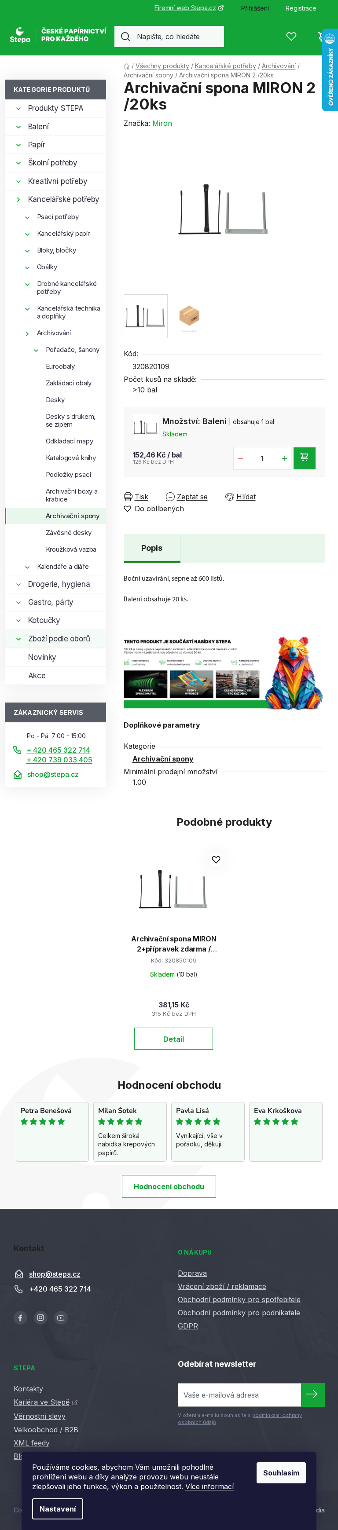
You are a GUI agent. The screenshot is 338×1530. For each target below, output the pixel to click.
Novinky (42, 657)
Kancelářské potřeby (64, 199)
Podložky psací (68, 474)
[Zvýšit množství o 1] (284, 458)
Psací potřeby (58, 216)
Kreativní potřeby (58, 181)
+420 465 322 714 (60, 1289)
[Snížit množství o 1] (240, 458)
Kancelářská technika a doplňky (68, 312)
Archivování (54, 333)
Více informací (209, 1486)
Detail (173, 1039)
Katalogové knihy (71, 458)
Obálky (47, 267)
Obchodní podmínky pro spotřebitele (239, 1299)
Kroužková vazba (71, 549)
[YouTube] (61, 1318)
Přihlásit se (313, 1395)
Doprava (192, 1273)
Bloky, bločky (56, 250)
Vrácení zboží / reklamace (222, 1286)
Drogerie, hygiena (59, 584)
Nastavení (58, 1508)
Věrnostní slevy (40, 1416)
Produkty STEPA (56, 108)
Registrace (301, 8)
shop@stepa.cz (53, 774)
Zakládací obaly (69, 383)
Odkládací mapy (69, 441)
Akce (37, 675)
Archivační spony (73, 516)
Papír (36, 144)
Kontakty (28, 1388)
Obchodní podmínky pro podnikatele (239, 1312)
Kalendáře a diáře (63, 566)
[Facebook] (20, 1318)
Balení (38, 126)
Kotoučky (44, 620)
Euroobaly (60, 366)
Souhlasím (281, 1472)
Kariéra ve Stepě (42, 1402)
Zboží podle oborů (59, 638)
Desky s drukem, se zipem (71, 420)
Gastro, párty (51, 602)
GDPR (188, 1325)
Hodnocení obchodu (169, 1186)
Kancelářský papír (63, 233)
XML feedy (32, 1442)
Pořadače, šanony (73, 349)
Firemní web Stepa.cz (185, 7)
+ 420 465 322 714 (58, 750)
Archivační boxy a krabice (72, 495)
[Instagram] (41, 1318)
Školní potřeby (53, 162)
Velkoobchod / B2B (46, 1429)
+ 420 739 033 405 (59, 759)
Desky (55, 399)
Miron (162, 123)
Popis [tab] (151, 548)
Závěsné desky (69, 532)
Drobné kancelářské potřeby (67, 287)
